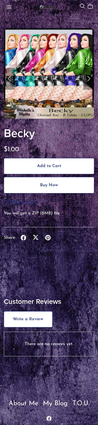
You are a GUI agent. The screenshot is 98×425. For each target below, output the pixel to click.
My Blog (56, 403)
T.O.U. (81, 403)
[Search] (82, 6)
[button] (9, 79)
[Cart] (92, 6)
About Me (24, 403)
